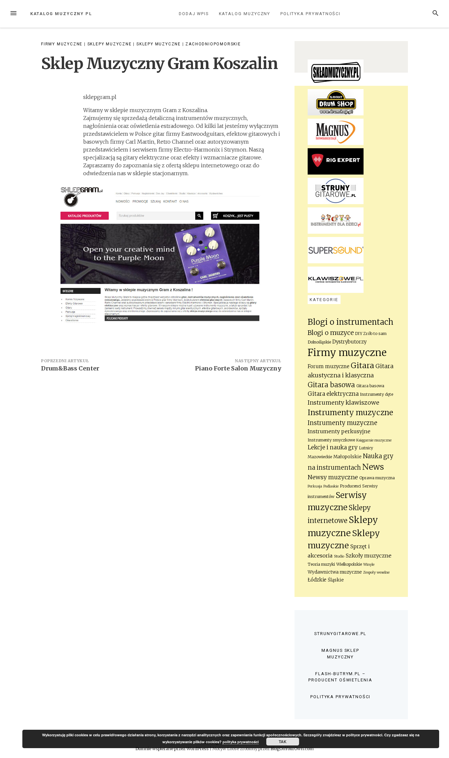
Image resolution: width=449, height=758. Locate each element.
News (373, 467)
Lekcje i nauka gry (333, 447)
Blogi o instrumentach (350, 322)
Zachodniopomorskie (213, 44)
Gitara (362, 365)
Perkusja (315, 486)
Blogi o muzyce (331, 333)
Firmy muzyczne (62, 44)
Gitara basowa (331, 385)
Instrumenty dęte (376, 394)
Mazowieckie (320, 456)
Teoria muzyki (321, 564)
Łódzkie (317, 580)
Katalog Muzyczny (245, 13)
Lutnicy (366, 447)
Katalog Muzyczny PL (61, 13)
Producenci (350, 486)
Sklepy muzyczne (109, 44)
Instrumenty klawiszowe (343, 402)
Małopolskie (347, 457)
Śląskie (336, 580)
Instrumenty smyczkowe (331, 440)
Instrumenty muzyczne (350, 412)
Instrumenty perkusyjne (339, 431)
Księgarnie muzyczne (373, 440)
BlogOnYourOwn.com (292, 748)
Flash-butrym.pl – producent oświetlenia (340, 676)
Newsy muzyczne (333, 477)
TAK (283, 742)
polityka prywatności (241, 741)
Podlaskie (331, 486)
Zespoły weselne (376, 572)
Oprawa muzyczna (377, 477)
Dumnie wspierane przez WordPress (172, 748)
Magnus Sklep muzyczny (340, 653)
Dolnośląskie (319, 342)
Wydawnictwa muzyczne (335, 572)
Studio (339, 556)
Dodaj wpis (194, 13)
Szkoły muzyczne (368, 555)
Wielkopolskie (349, 564)
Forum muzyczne (328, 366)
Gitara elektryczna (333, 393)
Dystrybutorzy (349, 342)
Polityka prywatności (310, 13)
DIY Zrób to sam (371, 333)
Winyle (368, 564)
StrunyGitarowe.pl (340, 633)
